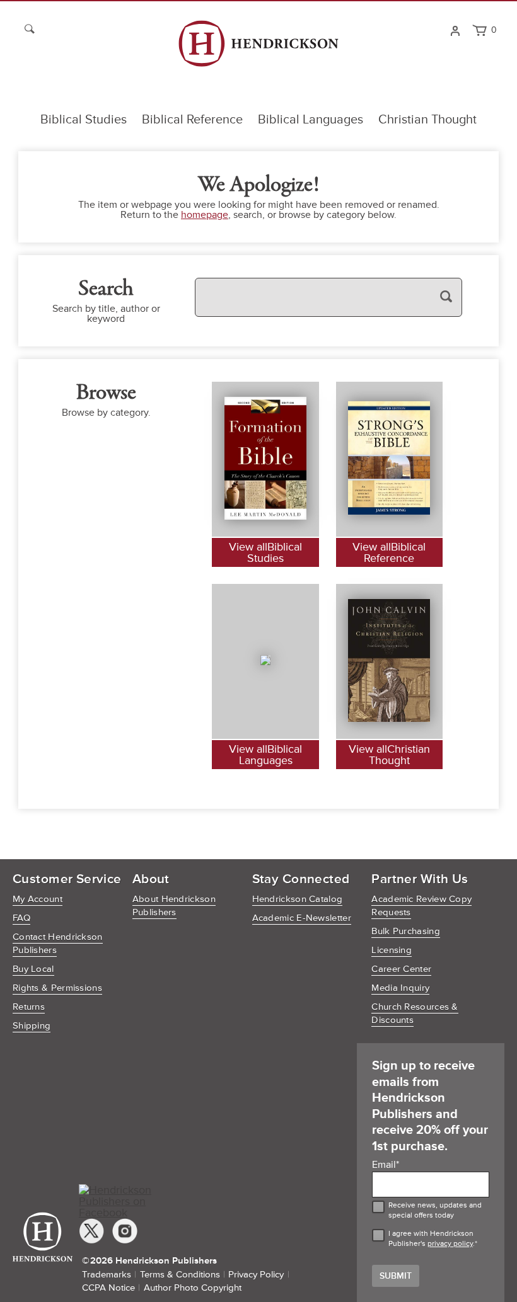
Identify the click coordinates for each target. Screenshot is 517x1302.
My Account (37, 899)
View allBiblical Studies (265, 552)
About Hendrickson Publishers (174, 905)
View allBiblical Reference (389, 552)
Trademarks (106, 1275)
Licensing (391, 950)
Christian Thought (427, 119)
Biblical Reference (192, 119)
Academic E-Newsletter (301, 918)
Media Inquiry (400, 988)
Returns (29, 1007)
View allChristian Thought (389, 754)
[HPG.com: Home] (258, 49)
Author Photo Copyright (192, 1288)
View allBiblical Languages (265, 754)
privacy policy (450, 1243)
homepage (204, 214)
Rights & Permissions (57, 988)
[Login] (455, 29)
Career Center (401, 969)
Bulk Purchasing (405, 931)
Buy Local (33, 969)
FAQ (21, 918)
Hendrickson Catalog (297, 899)
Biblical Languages (310, 119)
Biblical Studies (83, 119)
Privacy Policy (256, 1275)
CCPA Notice (108, 1288)
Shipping (31, 1026)
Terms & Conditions (180, 1275)
